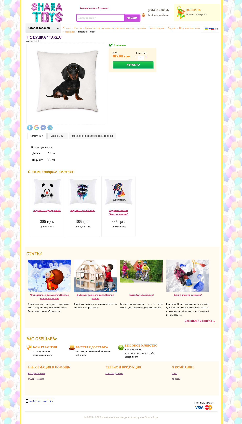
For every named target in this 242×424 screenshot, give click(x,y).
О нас (174, 373)
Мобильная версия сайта (42, 401)
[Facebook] (30, 127)
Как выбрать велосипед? (141, 295)
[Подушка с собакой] (118, 191)
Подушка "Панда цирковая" (47, 210)
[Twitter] (43, 127)
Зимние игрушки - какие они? (188, 295)
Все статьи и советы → (200, 320)
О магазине (103, 8)
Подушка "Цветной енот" (82, 210)
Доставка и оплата (88, 8)
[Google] (36, 127)
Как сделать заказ (36, 373)
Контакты (176, 379)
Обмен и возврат (36, 379)
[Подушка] (47, 191)
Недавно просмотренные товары (92, 135)
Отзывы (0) (57, 135)
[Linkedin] (50, 127)
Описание (37, 136)
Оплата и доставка (114, 373)
